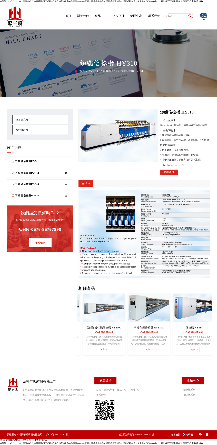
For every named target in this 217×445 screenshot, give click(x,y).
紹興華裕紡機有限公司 (30, 434)
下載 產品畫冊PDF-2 (27, 172)
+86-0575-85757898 (41, 229)
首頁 (68, 16)
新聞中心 (136, 16)
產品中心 (101, 16)
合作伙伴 (118, 16)
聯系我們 (154, 16)
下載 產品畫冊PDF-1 (27, 161)
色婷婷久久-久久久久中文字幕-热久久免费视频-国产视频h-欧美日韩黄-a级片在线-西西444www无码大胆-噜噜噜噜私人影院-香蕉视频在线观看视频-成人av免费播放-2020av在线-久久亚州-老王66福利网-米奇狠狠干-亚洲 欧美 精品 (101, 1)
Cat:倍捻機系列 (99, 332)
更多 (98, 349)
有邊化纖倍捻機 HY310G (144, 327)
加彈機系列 (22, 130)
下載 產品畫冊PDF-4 (27, 195)
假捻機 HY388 (189, 327)
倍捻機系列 (22, 119)
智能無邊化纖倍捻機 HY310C (99, 327)
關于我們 (83, 16)
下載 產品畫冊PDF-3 (27, 184)
